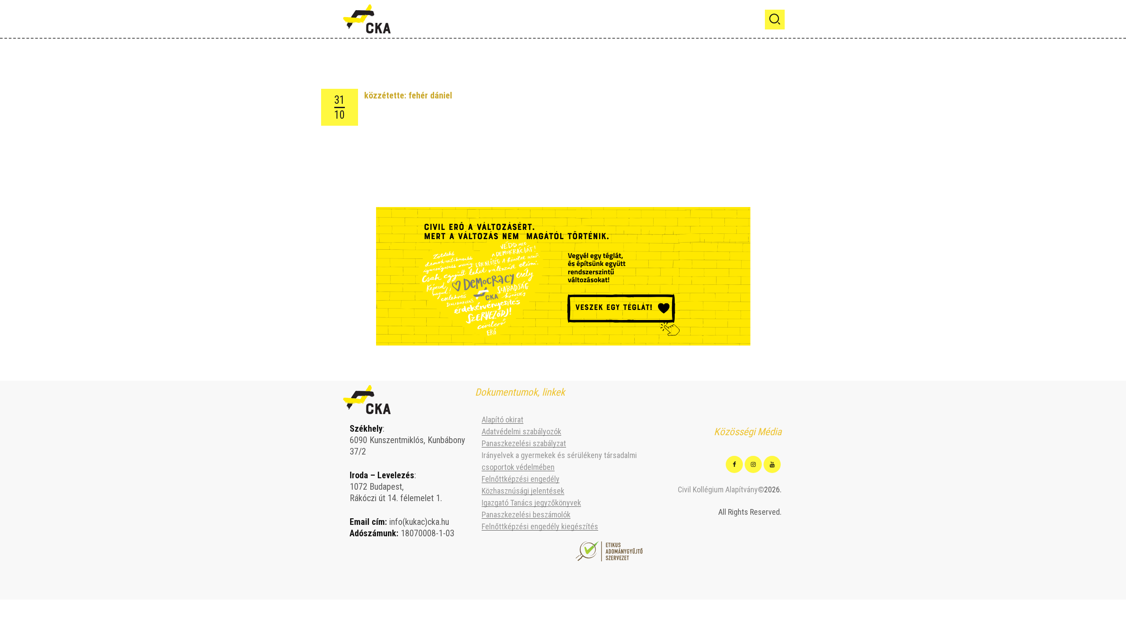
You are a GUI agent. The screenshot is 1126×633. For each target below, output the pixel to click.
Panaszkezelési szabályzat (524, 443)
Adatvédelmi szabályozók (521, 431)
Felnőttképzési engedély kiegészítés (540, 526)
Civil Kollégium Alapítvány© (721, 489)
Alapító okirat (502, 419)
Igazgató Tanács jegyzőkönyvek (531, 502)
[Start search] (775, 19)
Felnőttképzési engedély (520, 479)
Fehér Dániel (430, 95)
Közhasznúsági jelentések (523, 490)
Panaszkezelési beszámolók (526, 514)
